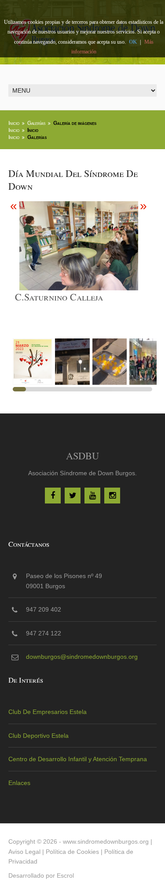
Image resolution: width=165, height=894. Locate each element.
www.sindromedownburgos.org (106, 841)
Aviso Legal (24, 851)
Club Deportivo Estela (38, 735)
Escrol (65, 875)
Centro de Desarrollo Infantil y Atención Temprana (77, 759)
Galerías (36, 123)
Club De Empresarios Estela (47, 711)
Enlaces (19, 782)
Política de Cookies (72, 851)
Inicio (13, 123)
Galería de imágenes (74, 123)
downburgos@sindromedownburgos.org (82, 656)
